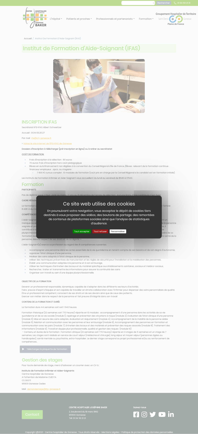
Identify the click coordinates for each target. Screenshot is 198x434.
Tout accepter (81, 231)
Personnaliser (118, 231)
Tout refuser (100, 231)
